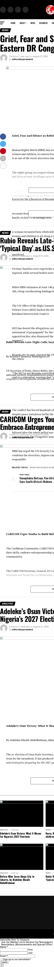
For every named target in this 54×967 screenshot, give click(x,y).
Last (30, 952)
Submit (4, 962)
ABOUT (23, 23)
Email (3, 956)
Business (43, 23)
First (30, 949)
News (32, 23)
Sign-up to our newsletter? (17, 959)
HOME (13, 23)
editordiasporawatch (22, 59)
